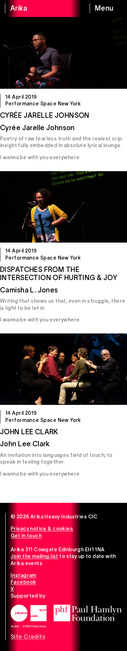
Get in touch (26, 536)
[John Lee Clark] (63, 369)
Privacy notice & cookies (42, 528)
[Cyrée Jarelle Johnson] (63, 53)
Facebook (23, 582)
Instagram (23, 575)
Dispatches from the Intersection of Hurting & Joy (58, 274)
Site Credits (28, 636)
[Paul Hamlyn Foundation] (88, 613)
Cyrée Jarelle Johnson (45, 115)
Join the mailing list (34, 556)
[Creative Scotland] (29, 616)
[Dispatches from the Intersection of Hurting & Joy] (63, 207)
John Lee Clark (29, 432)
